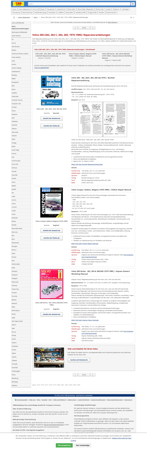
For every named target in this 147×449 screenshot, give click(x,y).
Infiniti (14, 178)
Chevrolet (15, 96)
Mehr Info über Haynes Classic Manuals (85, 320)
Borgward (15, 82)
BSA (13, 86)
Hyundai (15, 175)
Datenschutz (72, 400)
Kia (13, 193)
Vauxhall (15, 367)
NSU (13, 261)
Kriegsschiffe (92, 12)
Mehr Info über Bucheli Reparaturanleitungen (87, 164)
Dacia (14, 111)
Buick (14, 89)
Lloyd (14, 211)
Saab (13, 318)
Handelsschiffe (81, 12)
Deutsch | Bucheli (50, 56)
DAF (13, 118)
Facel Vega (15, 150)
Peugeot (14, 278)
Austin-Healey (16, 68)
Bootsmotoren (111, 12)
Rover (14, 314)
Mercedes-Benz (17, 228)
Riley (13, 307)
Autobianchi (16, 71)
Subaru (14, 343)
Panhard (15, 275)
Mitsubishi (15, 243)
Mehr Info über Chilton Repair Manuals (84, 244)
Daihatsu (15, 121)
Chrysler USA (16, 104)
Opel (13, 268)
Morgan (14, 246)
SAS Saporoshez (17, 321)
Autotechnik (61, 9)
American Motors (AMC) (20, 54)
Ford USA (15, 164)
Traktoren (116, 9)
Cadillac (14, 93)
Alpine (14, 50)
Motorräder (71, 9)
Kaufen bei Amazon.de (51, 118)
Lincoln (14, 207)
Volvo (36, 17)
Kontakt (44, 400)
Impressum (128, 400)
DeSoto (14, 136)
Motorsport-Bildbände (19, 32)
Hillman (14, 168)
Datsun (14, 129)
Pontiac (14, 293)
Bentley (14, 75)
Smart (14, 339)
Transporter (51, 9)
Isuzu (13, 182)
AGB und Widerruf (59, 400)
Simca (14, 332)
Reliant (14, 300)
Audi (13, 61)
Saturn (14, 325)
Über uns (32, 400)
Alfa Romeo (16, 46)
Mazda (14, 225)
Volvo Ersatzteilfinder (41, 68)
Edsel (13, 146)
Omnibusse (16, 12)
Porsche (14, 296)
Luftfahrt (61, 12)
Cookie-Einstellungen (98, 400)
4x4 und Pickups (38, 9)
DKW (13, 139)
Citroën (14, 107)
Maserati (15, 218)
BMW (14, 79)
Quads (108, 9)
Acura (14, 43)
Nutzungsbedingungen (115, 400)
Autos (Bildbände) (18, 23)
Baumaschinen (27, 12)
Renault (14, 303)
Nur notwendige (82, 445)
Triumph (15, 364)
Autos (14, 9)
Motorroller (100, 9)
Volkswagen (16, 371)
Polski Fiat (15, 289)
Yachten (101, 12)
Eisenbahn (52, 12)
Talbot (14, 353)
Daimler (14, 125)
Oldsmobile (16, 264)
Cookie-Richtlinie (83, 400)
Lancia (14, 200)
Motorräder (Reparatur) (86, 9)
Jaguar (14, 186)
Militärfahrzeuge (40, 12)
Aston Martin (16, 57)
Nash (13, 253)
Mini (13, 239)
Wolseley (15, 382)
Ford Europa (16, 161)
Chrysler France (17, 100)
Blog (38, 400)
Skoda (14, 335)
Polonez (14, 285)
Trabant (14, 360)
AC (13, 39)
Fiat (13, 157)
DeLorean (15, 132)
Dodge (14, 143)
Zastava (14, 385)
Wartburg (15, 378)
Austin (14, 64)
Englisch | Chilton (83, 56)
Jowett (14, 189)
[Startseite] (14, 17)
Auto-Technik (16, 36)
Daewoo (14, 114)
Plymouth (15, 282)
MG (13, 235)
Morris (14, 250)
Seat (13, 328)
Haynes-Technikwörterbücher (54, 425)
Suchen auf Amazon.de (79, 360)
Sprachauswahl (22, 400)
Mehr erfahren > (113, 22)
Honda (14, 171)
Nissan (14, 257)
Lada (13, 196)
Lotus (14, 214)
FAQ (50, 400)
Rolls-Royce (16, 310)
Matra (14, 221)
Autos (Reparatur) (25, 9)
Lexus (14, 203)
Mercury (15, 232)
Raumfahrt (69, 12)
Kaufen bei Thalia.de (52, 126)
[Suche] (133, 3)
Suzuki (14, 350)
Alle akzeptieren (64, 445)
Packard (14, 271)
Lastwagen (125, 9)
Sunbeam (15, 346)
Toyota (14, 357)
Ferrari (14, 153)
